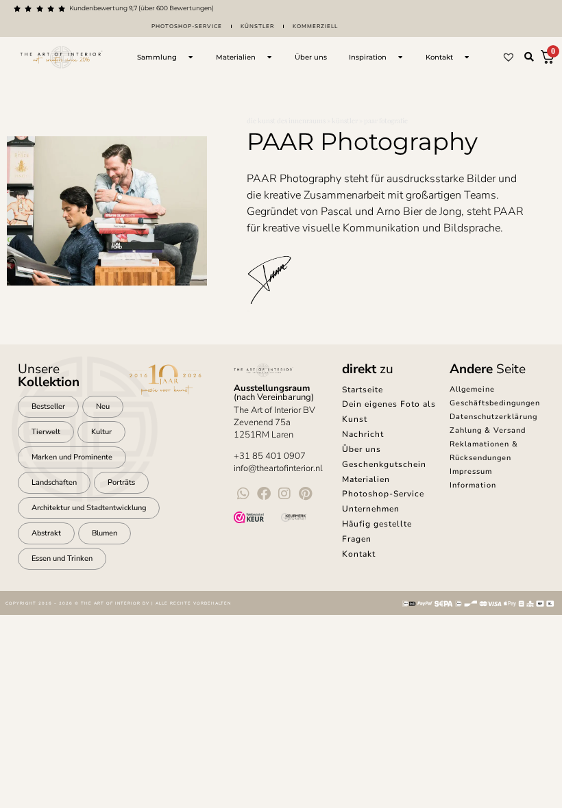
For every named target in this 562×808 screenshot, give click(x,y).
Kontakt (359, 553)
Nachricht (363, 434)
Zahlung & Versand (488, 430)
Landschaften (54, 482)
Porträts (121, 482)
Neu (103, 406)
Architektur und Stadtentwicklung (89, 508)
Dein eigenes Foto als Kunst (389, 412)
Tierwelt (46, 432)
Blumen (104, 533)
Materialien (366, 479)
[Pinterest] (305, 493)
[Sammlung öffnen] (190, 57)
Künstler (257, 26)
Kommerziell (315, 26)
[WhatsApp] (243, 493)
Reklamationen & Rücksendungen (484, 451)
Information (473, 485)
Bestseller (48, 406)
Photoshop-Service (186, 26)
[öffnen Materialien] (269, 57)
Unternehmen (371, 508)
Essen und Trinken (62, 558)
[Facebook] (263, 493)
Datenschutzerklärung (493, 417)
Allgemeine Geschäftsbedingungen (495, 396)
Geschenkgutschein (384, 464)
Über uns (361, 449)
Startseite (362, 389)
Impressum (471, 471)
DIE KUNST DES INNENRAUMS (286, 120)
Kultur (101, 432)
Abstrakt (46, 533)
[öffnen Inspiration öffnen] (400, 57)
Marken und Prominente (72, 457)
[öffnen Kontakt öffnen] (466, 57)
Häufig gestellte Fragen (377, 531)
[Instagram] (284, 493)
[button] (529, 57)
